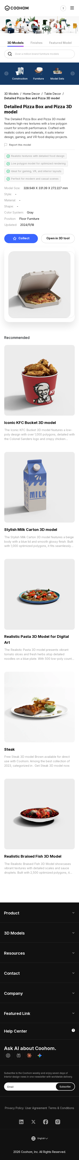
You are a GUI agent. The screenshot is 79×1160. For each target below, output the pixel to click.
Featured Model (60, 43)
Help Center (15, 1031)
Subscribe (65, 1086)
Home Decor (31, 93)
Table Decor (52, 93)
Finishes (37, 43)
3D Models (15, 43)
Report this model (20, 144)
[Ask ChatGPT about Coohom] (8, 1055)
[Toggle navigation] (72, 8)
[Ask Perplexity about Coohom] (19, 1055)
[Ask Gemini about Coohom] (40, 1055)
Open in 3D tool (57, 238)
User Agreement (36, 1108)
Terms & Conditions (61, 1108)
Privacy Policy (14, 1108)
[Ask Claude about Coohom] (29, 1055)
